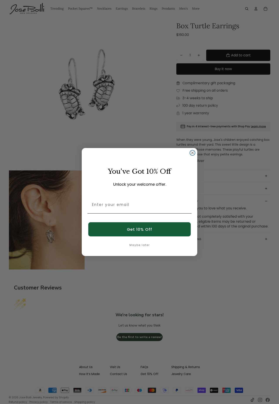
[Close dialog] (192, 152)
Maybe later (139, 245)
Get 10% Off (139, 229)
